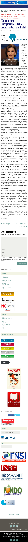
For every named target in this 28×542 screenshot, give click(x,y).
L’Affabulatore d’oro (6, 283)
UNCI (3, 328)
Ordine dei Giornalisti (7, 318)
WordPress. (24, 529)
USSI (3, 327)
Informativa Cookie (14, 514)
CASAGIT (4, 323)
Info (17, 539)
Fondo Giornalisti (6, 324)
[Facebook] (11, 526)
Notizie (5, 10)
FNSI (3, 317)
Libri (3, 286)
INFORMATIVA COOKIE (14, 523)
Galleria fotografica (6, 287)
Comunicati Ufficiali (6, 280)
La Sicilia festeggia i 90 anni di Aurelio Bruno (7, 224)
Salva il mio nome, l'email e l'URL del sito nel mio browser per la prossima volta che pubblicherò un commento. (14, 259)
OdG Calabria (5, 320)
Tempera (19, 529)
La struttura (4, 279)
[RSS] (17, 526)
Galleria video (5, 289)
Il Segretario (5, 277)
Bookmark (4, 218)
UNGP (3, 330)
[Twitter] (14, 526)
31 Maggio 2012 (10, 30)
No (13, 539)
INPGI (3, 321)
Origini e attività (5, 276)
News (3, 30)
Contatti (4, 281)
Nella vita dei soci (6, 284)
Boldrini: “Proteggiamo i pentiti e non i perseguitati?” (21, 225)
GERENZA (5, 362)
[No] (26, 537)
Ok (10, 539)
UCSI (3, 325)
